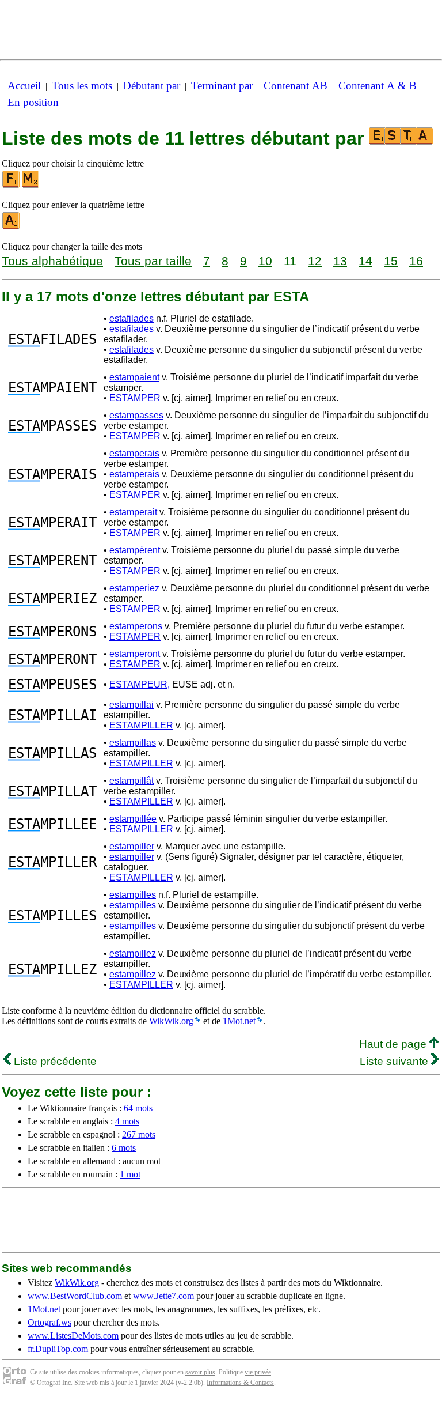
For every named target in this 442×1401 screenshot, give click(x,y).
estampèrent (134, 550)
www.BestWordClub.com (75, 1296)
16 (416, 260)
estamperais (134, 453)
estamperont (134, 654)
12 (315, 260)
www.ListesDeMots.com (73, 1335)
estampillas (132, 742)
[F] (11, 185)
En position (33, 102)
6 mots (124, 1148)
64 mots (138, 1108)
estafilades (131, 318)
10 (265, 260)
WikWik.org (171, 1021)
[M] (31, 185)
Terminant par (222, 86)
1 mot (130, 1174)
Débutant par (151, 86)
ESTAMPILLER (141, 725)
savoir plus (200, 1372)
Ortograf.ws (49, 1322)
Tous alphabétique (52, 260)
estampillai (131, 704)
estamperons (135, 626)
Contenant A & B (377, 86)
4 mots (127, 1121)
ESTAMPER (135, 398)
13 (340, 260)
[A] (11, 227)
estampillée (133, 819)
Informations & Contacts (240, 1383)
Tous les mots (82, 86)
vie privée (258, 1372)
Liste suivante (395, 1061)
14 (365, 260)
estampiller (131, 846)
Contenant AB (295, 86)
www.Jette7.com (163, 1296)
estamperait (133, 512)
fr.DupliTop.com (58, 1349)
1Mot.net (239, 1021)
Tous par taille (153, 260)
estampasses (136, 415)
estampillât (131, 781)
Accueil (24, 86)
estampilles (132, 895)
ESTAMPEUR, (139, 684)
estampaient (134, 377)
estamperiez (134, 588)
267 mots (138, 1134)
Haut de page (394, 1044)
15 (391, 260)
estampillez (132, 953)
